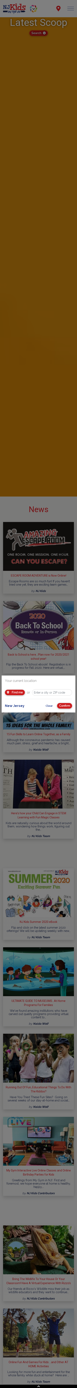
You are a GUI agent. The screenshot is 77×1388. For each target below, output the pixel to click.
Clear (49, 705)
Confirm (64, 705)
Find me (17, 692)
